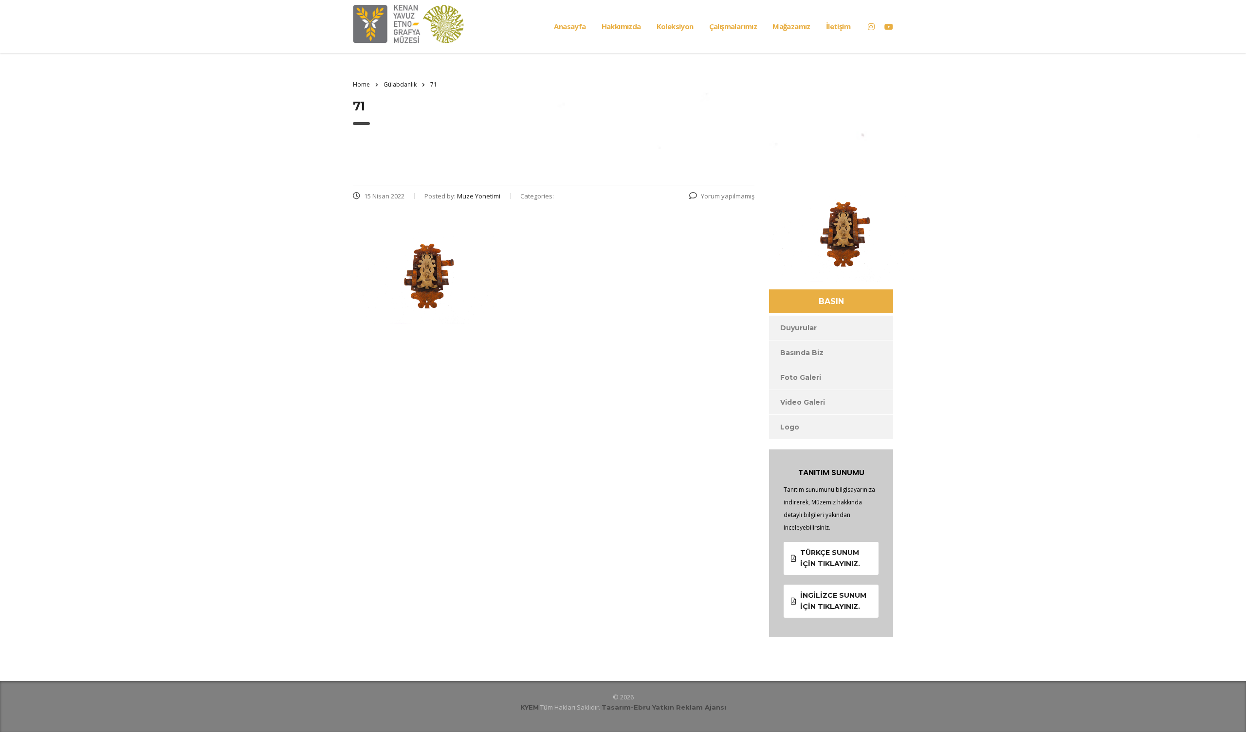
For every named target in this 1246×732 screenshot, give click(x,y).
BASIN (831, 301)
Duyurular (798, 327)
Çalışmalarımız (733, 26)
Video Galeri (802, 402)
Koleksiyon (675, 26)
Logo (789, 427)
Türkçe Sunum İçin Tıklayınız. (830, 558)
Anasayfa (570, 26)
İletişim (838, 26)
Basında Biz (802, 352)
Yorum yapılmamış (727, 196)
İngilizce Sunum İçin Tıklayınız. (833, 601)
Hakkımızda (621, 26)
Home (361, 84)
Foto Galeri (800, 377)
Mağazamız (791, 26)
